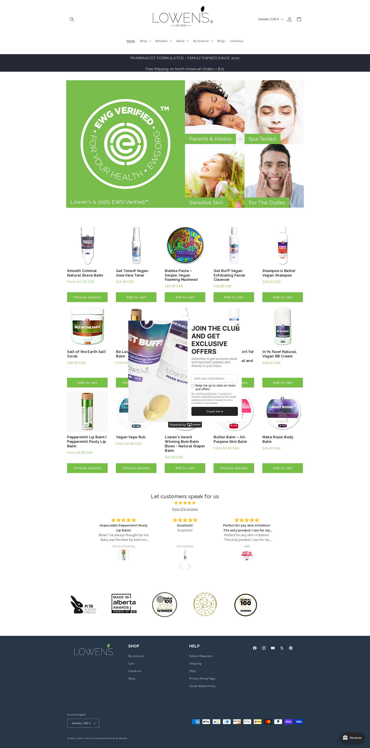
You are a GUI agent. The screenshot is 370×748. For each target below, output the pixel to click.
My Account (136, 656)
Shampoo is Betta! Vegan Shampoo (279, 273)
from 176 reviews (185, 509)
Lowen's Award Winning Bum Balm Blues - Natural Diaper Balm (185, 443)
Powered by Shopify (116, 738)
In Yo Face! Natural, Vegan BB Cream (280, 354)
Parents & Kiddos (210, 139)
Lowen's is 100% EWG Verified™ (109, 202)
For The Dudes (267, 202)
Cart (131, 663)
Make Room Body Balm (278, 439)
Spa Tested (262, 139)
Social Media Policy (202, 686)
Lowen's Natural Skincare (90, 738)
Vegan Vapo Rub (130, 437)
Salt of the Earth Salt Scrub (86, 354)
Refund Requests (201, 656)
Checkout (135, 671)
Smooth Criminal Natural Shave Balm (85, 273)
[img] (185, 503)
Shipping (195, 663)
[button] (72, 19)
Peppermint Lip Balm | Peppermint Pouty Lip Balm (87, 441)
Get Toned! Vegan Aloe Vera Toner (132, 273)
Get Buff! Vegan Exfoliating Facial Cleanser (229, 275)
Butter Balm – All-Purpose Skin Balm (230, 439)
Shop (131, 678)
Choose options (87, 297)
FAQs (192, 671)
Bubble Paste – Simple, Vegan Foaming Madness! (181, 275)
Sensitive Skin (206, 202)
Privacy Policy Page (202, 678)
